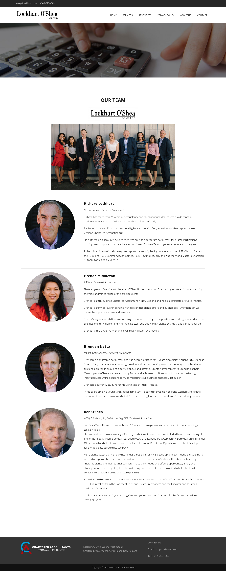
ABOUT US (203, 4)
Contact (208, 4)
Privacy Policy (198, 4)
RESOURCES (193, 4)
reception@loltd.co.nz (26, 3)
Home (183, 4)
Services (188, 4)
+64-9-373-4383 (47, 3)
